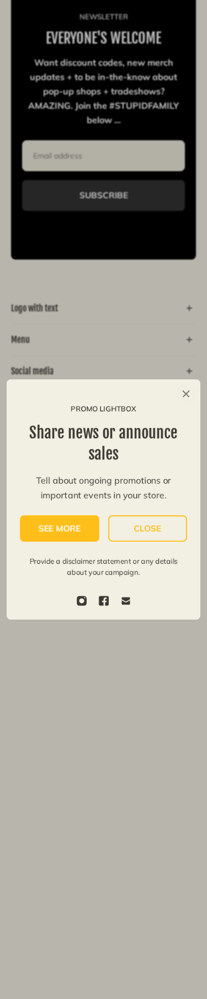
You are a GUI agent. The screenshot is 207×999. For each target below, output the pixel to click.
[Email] (125, 600)
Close (147, 528)
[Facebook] (103, 600)
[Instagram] (81, 600)
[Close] (186, 394)
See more (59, 528)
